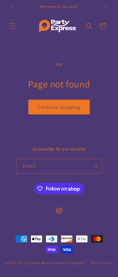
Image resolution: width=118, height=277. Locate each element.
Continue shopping (59, 107)
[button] (13, 26)
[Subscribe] (95, 166)
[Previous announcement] (12, 7)
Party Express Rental (35, 263)
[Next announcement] (106, 7)
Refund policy (102, 263)
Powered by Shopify (69, 263)
